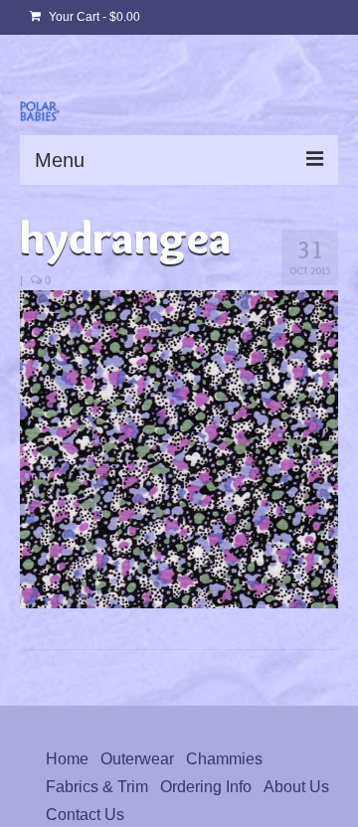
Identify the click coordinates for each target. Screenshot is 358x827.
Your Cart (93, 17)
